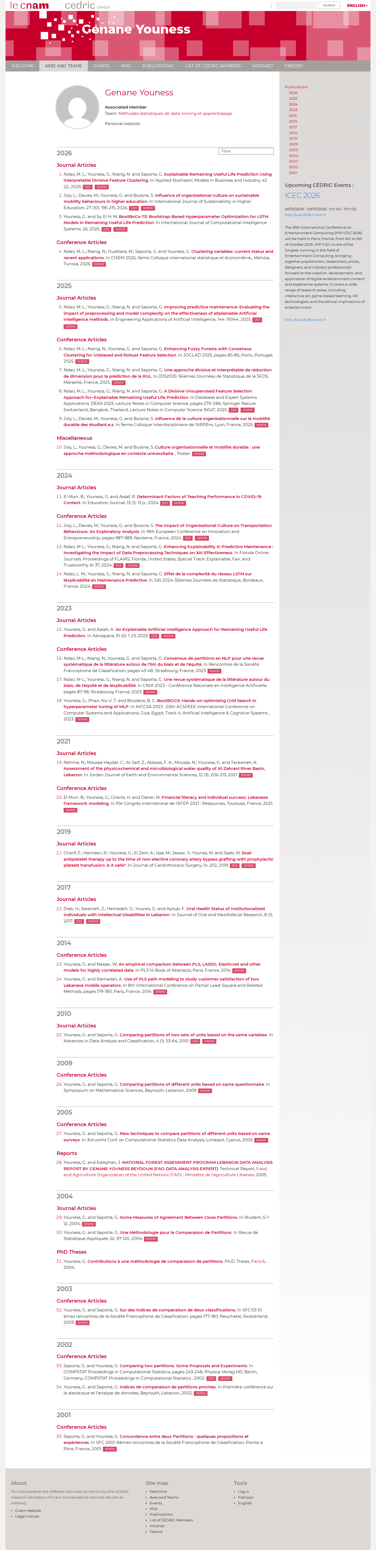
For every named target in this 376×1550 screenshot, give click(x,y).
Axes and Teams (63, 65)
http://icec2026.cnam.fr (305, 214)
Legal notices (27, 1516)
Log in (243, 1491)
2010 (293, 138)
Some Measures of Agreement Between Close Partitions (178, 1217)
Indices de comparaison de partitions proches (168, 1386)
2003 (293, 161)
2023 (293, 109)
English (356, 5)
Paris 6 (258, 1261)
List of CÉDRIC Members (213, 65)
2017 (293, 127)
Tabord (294, 65)
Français (245, 1497)
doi (88, 187)
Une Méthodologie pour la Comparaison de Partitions (175, 1232)
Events (102, 65)
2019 (293, 121)
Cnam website (28, 1510)
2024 (293, 104)
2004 (293, 155)
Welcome (22, 65)
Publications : (297, 87)
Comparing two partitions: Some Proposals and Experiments (183, 1365)
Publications (158, 65)
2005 (293, 150)
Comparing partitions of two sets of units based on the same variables (193, 1034)
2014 (293, 133)
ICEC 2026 (302, 195)
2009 (293, 144)
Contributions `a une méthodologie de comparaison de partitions (155, 1261)
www (102, 187)
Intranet (262, 65)
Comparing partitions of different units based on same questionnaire (192, 1084)
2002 (293, 167)
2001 (293, 172)
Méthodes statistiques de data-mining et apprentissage (175, 113)
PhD (126, 65)
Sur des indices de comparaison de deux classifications (177, 1310)
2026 (293, 92)
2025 (293, 98)
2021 (293, 115)
